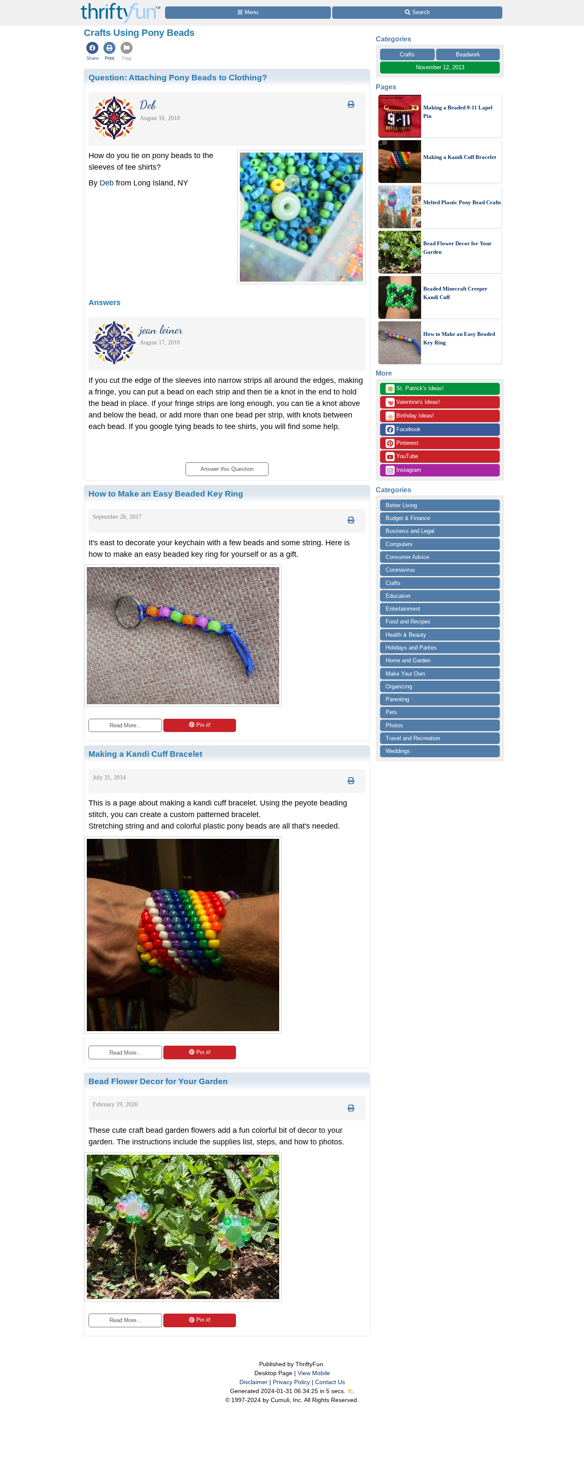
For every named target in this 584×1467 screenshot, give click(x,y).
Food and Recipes (408, 621)
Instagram (408, 470)
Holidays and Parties (411, 647)
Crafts (407, 54)
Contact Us (330, 1382)
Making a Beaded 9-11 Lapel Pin (458, 111)
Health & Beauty (406, 635)
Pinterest (407, 443)
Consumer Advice (407, 557)
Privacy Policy (291, 1382)
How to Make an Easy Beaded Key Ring (459, 338)
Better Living (401, 505)
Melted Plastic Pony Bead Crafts (462, 202)
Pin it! (203, 725)
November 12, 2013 (440, 67)
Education (398, 596)
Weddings (398, 751)
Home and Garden (408, 660)
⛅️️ (350, 1391)
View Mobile (314, 1373)
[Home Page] (120, 5)
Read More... (125, 725)
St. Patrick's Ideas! (415, 389)
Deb (107, 183)
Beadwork (468, 54)
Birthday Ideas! (410, 416)
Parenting (397, 699)
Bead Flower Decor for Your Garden (457, 247)
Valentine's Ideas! (413, 402)
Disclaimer (253, 1382)
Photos (394, 725)
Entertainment (403, 609)
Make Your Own (405, 673)
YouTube (406, 456)
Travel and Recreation (413, 738)
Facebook (408, 429)
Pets (391, 712)
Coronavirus (400, 570)
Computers (399, 544)
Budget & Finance (408, 518)
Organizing (399, 686)
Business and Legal (410, 531)
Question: (177, 77)
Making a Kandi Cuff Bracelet (459, 157)
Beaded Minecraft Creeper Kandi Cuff (455, 292)
